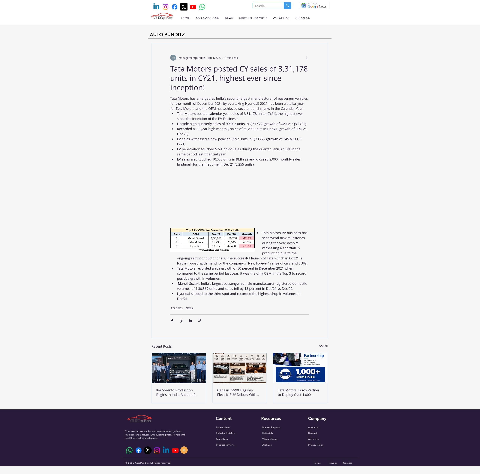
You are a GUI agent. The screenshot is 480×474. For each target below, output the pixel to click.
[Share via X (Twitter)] (181, 321)
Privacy (333, 462)
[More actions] (306, 57)
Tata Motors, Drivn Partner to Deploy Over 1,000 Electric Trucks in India (298, 392)
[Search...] (287, 5)
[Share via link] (199, 321)
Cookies (347, 462)
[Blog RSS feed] (184, 450)
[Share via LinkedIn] (190, 321)
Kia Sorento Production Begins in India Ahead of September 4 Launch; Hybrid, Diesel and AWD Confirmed (175, 392)
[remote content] (239, 197)
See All (323, 346)
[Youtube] (193, 7)
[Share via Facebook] (172, 321)
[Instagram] (165, 7)
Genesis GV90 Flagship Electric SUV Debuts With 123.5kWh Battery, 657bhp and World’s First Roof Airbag (237, 392)
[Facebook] (174, 7)
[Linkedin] (156, 7)
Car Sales (177, 308)
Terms (317, 462)
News (189, 308)
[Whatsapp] (202, 7)
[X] (184, 7)
